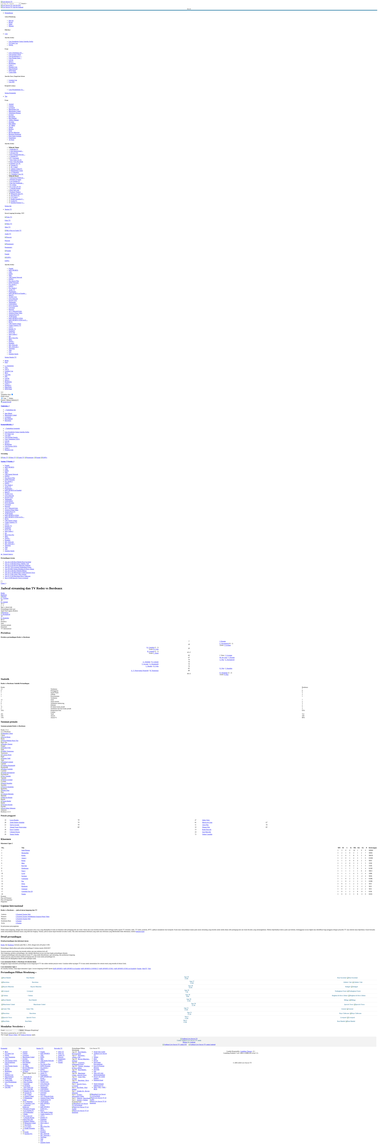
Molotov (33, 916)
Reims (23, 860)
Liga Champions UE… (16, 53)
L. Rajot (156, 653)
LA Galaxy (14, 197)
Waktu (11, 398)
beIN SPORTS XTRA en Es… (14, 517)
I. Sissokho (228, 668)
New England (28, 1082)
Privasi (96, 1060)
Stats (2, 623)
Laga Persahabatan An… (16, 89)
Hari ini (11, 20)
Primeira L (8, 385)
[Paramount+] (29, 457)
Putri (6, 362)
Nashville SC (14, 149)
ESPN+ (11, 286)
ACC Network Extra (15, 311)
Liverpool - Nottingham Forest (78, 1063)
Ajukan (22, 1030)
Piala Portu (8, 387)
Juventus (11, 122)
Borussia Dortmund (15, 134)
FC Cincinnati (14, 158)
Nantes (23, 894)
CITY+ (11, 327)
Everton (11, 115)
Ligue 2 (3, 583)
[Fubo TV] (4, 457)
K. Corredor (4, 598)
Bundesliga (12, 63)
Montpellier (25, 853)
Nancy (23, 871)
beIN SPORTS (13, 270)
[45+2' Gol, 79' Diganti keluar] (7, 762)
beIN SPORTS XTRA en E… (18, 320)
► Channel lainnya (7, 554)
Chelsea (11, 106)
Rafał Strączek (206, 829)
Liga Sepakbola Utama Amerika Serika (21, 41)
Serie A (11, 61)
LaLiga (11, 60)
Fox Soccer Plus (14, 281)
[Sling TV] (12, 457)
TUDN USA (13, 297)
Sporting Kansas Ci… (18, 202)
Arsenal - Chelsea (82, 1100)
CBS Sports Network (15, 277)
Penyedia (96, 1069)
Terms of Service (26, 1035)
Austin (26, 1132)
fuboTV (11, 295)
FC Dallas (13, 185)
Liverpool (12, 107)
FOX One (12, 332)
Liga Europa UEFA (15, 54)
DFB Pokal (12, 70)
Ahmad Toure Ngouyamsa (18, 827)
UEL (6, 367)
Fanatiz (11, 268)
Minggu (11, 26)
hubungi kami (140, 931)
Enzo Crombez (14, 829)
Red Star (24, 866)
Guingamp (24, 878)
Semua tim (8, 206)
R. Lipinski (4, 602)
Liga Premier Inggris (11, 437)
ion (10, 336)
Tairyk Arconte (14, 825)
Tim (6, 96)
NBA (95, 1087)
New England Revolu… (17, 154)
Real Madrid (13, 118)
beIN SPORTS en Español (13, 490)
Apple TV (12, 290)
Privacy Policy (13, 1035)
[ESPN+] (44, 457)
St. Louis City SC (15, 186)
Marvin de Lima (207, 822)
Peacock (11, 309)
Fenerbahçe (12, 138)
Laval (23, 873)
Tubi (10, 350)
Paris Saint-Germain (15, 136)
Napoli (11, 127)
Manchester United (15, 111)
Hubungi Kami (98, 1080)
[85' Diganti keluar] (6, 783)
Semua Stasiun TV (11, 357)
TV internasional (6, 628)
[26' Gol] (7, 769)
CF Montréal (15, 172)
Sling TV (61, 1052)
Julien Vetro (206, 820)
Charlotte (26, 1084)
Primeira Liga (13, 67)
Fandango (12, 331)
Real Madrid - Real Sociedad (79, 1053)
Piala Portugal (13, 69)
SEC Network (13, 345)
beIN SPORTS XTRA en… (45, 1108)
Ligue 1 (11, 65)
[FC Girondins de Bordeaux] (4, 612)
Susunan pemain (6, 625)
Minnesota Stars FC (17, 194)
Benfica (11, 129)
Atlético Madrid (14, 120)
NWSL (11, 45)
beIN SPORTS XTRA (16, 318)
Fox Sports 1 (13, 284)
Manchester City (14, 109)
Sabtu (10, 24)
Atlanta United (29, 1096)
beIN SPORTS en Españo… (18, 293)
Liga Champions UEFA (12, 439)
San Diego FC (15, 195)
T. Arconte (145, 664)
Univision (12, 307)
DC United (14, 167)
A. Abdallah (146, 662)
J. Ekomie (222, 641)
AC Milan (12, 125)
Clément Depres (15, 832)
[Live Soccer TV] (6, 1)
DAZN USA (13, 300)
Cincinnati (27, 1085)
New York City (28, 1087)
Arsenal (11, 104)
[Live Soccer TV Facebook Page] (81, 1105)
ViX (10, 352)
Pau (22, 881)
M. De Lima (223, 657)
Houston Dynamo (15, 179)
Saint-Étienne (25, 850)
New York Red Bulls (16, 162)
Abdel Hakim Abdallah (17, 822)
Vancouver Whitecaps (26, 1106)
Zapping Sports (13, 354)
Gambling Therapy (246, 1051)
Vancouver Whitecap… (17, 178)
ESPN (11, 274)
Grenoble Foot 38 (27, 891)
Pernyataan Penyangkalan (98, 1063)
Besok (11, 22)
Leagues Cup (13, 80)
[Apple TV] (20, 457)
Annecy (23, 858)
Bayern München (14, 132)
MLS (6, 373)
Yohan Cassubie (207, 834)
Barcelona (12, 116)
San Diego (27, 1125)
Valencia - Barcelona (83, 1098)
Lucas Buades (14, 820)
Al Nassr (11, 139)
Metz (23, 863)
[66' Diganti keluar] (6, 780)
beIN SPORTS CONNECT (89, 968)
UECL (7, 369)
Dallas (26, 1114)
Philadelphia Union (17, 170)
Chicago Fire (14, 153)
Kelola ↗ (6, 406)
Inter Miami (27, 1078)
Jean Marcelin (206, 832)
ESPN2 (11, 279)
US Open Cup (13, 43)
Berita (6, 360)
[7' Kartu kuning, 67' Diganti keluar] (6, 804)
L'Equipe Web (26, 914)
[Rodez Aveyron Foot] (3, 596)
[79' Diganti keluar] (6, 748)
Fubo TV (61, 1053)
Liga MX (12, 82)
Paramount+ (12, 291)
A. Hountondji (154, 664)
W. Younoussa (154, 670)
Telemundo (12, 302)
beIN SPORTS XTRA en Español (125, 968)
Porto (10, 131)
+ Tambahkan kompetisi (12, 428)
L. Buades (149, 666)
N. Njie (221, 668)
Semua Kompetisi (10, 93)
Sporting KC (29, 1134)
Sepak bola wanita (99, 1052)
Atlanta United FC (16, 169)
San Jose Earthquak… (17, 183)
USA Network (13, 299)
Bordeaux (4, 595)
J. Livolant (227, 645)
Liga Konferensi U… (15, 56)
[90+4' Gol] (7, 787)
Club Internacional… (16, 151)
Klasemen (4, 627)
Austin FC (14, 201)
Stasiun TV (8, 209)
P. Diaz (226, 674)
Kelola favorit (6, 402)
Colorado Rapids (15, 188)
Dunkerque (24, 868)
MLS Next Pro (13, 338)
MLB (95, 1089)
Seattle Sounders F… (17, 199)
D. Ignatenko (5, 618)
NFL (99, 1087)
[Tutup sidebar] (1, 581)
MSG (10, 340)
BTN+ (11, 322)
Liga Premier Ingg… (15, 58)
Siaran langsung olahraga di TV (99, 1084)
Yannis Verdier (14, 834)
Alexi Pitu (205, 825)
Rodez (3, 593)
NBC (10, 275)
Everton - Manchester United (78, 1095)
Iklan (95, 1059)
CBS (10, 272)
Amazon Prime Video (15, 313)
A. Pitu (221, 660)
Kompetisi (4, 424)
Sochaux (24, 876)
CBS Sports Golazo (15, 323)
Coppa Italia (12, 72)
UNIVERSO (13, 304)
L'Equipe (19, 914)
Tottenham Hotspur (15, 113)
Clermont (24, 889)
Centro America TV (15, 325)
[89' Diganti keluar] (7, 751)
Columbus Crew (30, 1103)
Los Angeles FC (15, 181)
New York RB (28, 1089)
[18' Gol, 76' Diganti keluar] (8, 772)
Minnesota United (30, 1123)
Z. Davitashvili (5, 614)
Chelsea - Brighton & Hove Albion (81, 1067)
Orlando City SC (15, 163)
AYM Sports (13, 316)
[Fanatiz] (37, 457)
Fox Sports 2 (13, 288)
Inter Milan (12, 123)
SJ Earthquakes (28, 1112)
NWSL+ (11, 341)
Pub (95, 1071)
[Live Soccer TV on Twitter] (81, 1109)
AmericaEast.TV (14, 315)
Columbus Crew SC (17, 174)
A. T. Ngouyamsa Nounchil (139, 670)
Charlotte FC (14, 156)
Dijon (23, 884)
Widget (96, 1057)
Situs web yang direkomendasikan (99, 1074)
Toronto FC (14, 165)
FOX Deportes (13, 306)
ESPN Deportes (14, 283)
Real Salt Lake (14, 190)
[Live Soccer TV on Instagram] (81, 1112)
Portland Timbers (15, 192)
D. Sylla (156, 649)
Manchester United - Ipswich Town (79, 1074)
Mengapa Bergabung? (32, 1030)
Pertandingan (9, 13)
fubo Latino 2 (13, 334)
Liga (6, 34)
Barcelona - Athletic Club (78, 1056)
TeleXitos (12, 348)
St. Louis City (28, 1116)
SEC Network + (14, 347)
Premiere (11, 343)
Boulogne (24, 886)
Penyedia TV (58, 1048)
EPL (6, 376)
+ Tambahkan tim (10, 410)
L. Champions (9, 366)
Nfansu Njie (206, 827)
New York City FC (16, 160)
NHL (103, 1087)
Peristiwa (4, 621)
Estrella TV (12, 329)
